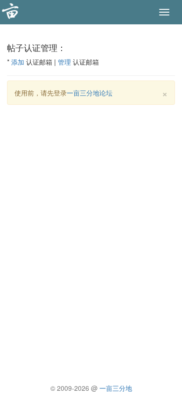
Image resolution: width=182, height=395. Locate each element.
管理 (64, 61)
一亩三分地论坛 (89, 92)
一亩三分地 (115, 388)
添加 (17, 61)
